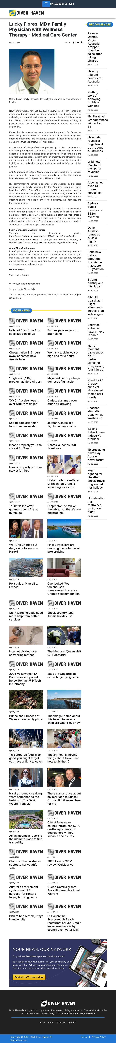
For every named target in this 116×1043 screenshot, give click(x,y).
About (50, 1022)
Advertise (60, 1022)
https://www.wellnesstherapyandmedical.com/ (54, 242)
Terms (84, 1037)
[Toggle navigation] (46, 4)
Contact (72, 1022)
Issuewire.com (56, 110)
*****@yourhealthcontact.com (24, 283)
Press (42, 1022)
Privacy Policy (99, 1037)
